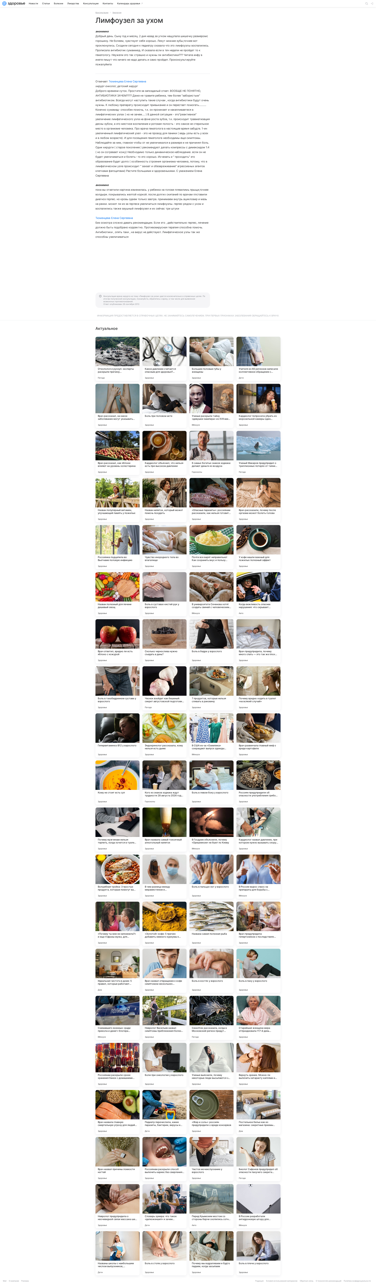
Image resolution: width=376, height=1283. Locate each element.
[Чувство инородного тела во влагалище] (164, 547)
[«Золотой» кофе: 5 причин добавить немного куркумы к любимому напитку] (164, 924)
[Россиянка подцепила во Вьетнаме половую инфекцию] (117, 547)
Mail (4, 1281)
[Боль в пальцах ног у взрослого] (211, 877)
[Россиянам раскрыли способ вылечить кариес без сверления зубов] (164, 1159)
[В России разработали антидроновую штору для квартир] (258, 1206)
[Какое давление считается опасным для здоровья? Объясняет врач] (164, 359)
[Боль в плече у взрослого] (258, 1253)
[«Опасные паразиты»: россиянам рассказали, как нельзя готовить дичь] (211, 500)
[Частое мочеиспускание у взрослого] (211, 1159)
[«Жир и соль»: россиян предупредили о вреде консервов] (211, 1112)
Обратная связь (306, 1281)
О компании (14, 1281)
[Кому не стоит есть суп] (117, 782)
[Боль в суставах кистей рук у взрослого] (164, 594)
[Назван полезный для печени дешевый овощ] (117, 594)
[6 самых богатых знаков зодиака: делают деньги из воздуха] (211, 453)
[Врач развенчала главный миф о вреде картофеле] (258, 735)
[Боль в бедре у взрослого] (211, 641)
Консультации (101, 12)
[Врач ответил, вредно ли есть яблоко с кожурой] (117, 641)
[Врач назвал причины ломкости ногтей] (117, 1159)
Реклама (25, 1281)
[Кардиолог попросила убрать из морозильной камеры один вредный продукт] (258, 406)
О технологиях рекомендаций (328, 1281)
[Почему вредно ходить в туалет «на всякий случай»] (258, 688)
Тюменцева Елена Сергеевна (127, 81)
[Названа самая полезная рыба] (211, 924)
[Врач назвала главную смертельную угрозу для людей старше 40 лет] (117, 1112)
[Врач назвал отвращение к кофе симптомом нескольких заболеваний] (164, 971)
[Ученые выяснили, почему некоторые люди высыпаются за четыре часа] (211, 1065)
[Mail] (4, 3)
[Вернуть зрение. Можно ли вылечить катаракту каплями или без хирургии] (258, 1065)
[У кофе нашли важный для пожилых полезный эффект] (258, 547)
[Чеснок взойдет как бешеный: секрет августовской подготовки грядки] (164, 688)
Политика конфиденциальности (357, 1281)
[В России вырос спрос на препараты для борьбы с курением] (258, 877)
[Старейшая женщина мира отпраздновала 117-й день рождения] (258, 1018)
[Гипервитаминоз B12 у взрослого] (117, 735)
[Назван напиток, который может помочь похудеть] (164, 500)
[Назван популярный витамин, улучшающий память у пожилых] (117, 500)
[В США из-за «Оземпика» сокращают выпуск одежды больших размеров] (211, 735)
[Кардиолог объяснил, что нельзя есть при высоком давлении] (164, 453)
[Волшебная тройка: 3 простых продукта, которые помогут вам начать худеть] (117, 877)
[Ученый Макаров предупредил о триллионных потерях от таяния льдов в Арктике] (258, 453)
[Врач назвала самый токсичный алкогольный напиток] (164, 830)
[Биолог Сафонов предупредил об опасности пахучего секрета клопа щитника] (258, 1159)
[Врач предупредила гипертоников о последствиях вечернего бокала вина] (258, 924)
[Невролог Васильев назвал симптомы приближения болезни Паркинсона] (164, 1018)
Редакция (259, 1281)
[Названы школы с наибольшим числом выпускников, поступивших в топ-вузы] (117, 1253)
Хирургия (117, 12)
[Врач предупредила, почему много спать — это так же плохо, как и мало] (258, 641)
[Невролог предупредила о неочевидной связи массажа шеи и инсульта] (117, 1206)
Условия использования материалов (281, 1281)
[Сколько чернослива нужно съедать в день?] (164, 641)
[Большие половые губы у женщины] (211, 359)
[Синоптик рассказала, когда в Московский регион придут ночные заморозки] (211, 1018)
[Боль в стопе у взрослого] (164, 1253)
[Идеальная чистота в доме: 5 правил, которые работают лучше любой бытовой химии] (117, 971)
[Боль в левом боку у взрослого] (211, 782)
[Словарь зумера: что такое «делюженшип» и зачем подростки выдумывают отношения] (164, 1206)
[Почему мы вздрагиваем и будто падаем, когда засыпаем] (211, 1253)
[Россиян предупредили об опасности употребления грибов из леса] (258, 782)
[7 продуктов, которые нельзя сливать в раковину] (211, 688)
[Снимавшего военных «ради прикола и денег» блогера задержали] (117, 1018)
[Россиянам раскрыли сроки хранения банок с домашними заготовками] (117, 1065)
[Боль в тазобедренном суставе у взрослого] (117, 688)
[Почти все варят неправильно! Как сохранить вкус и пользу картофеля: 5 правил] (211, 547)
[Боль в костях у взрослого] (211, 971)
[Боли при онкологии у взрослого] (164, 1065)
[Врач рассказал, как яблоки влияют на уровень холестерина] (117, 453)
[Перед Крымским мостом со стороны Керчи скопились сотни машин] (211, 1206)
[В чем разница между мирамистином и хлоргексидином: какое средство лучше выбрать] (164, 877)
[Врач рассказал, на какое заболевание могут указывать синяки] (117, 406)
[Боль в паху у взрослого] (258, 971)
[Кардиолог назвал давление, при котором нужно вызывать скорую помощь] (258, 830)
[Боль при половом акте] (164, 406)
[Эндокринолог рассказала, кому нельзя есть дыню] (164, 735)
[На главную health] (15, 3)
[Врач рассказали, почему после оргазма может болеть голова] (258, 500)
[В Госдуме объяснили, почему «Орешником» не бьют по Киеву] (211, 830)
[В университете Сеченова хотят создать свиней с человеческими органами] (211, 594)
